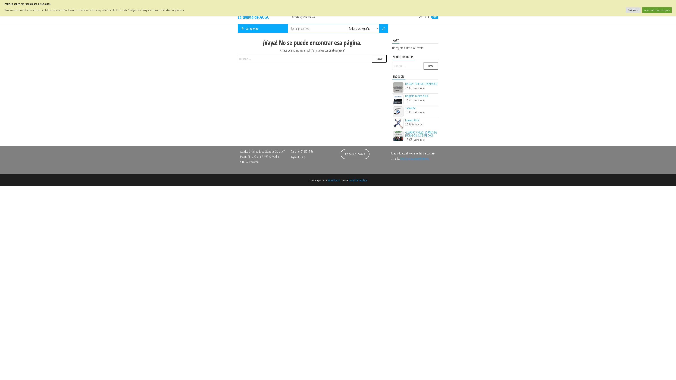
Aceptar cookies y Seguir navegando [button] (656, 10)
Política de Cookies (355, 154)
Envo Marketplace (358, 180)
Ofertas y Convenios (303, 17)
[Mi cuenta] (420, 16)
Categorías (252, 28)
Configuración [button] (633, 10)
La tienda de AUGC (253, 17)
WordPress (334, 180)
